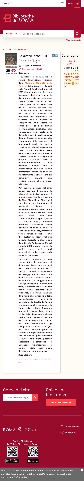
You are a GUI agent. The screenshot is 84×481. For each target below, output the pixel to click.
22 (76, 80)
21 (73, 80)
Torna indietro (5, 49)
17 (65, 80)
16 (78, 77)
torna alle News (21, 49)
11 (67, 77)
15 (76, 77)
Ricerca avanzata (73, 40)
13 (71, 77)
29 (76, 83)
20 (71, 80)
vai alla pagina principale (11, 49)
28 (73, 83)
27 (71, 83)
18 (67, 80)
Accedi (71, 3)
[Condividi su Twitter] (56, 55)
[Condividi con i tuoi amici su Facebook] (53, 55)
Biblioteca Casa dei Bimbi (32, 69)
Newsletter (70, 432)
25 (67, 83)
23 (78, 80)
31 (65, 86)
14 (73, 77)
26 (69, 83)
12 (69, 77)
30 (78, 83)
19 (69, 80)
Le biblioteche (72, 426)
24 (65, 83)
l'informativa (20, 477)
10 (65, 77)
